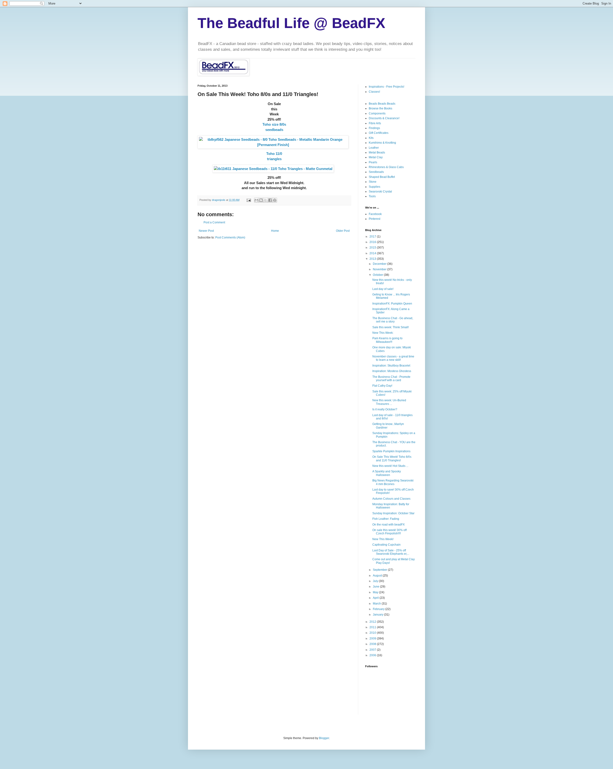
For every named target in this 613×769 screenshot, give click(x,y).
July (376, 581)
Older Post (343, 230)
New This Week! (382, 539)
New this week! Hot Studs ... (390, 466)
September (380, 569)
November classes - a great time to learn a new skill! (393, 358)
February (379, 609)
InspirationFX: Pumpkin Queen (392, 303)
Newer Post (206, 230)
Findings (374, 128)
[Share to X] (265, 200)
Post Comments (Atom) (230, 237)
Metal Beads (377, 152)
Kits (371, 138)
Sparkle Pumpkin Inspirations (391, 451)
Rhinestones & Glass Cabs (386, 167)
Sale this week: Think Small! (390, 327)
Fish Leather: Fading (385, 518)
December (380, 264)
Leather (374, 147)
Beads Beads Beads (382, 103)
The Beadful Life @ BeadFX (291, 23)
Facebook (375, 214)
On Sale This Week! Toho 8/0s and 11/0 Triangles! (391, 458)
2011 (373, 627)
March (377, 603)
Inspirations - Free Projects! (386, 86)
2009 (373, 638)
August (378, 575)
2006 (373, 655)
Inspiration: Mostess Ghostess (391, 371)
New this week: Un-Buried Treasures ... (389, 402)
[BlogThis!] (261, 200)
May (376, 592)
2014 (373, 253)
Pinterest (374, 219)
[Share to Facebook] (270, 200)
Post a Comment (214, 222)
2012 (373, 621)
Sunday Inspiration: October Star (393, 513)
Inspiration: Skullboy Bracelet (391, 365)
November (380, 269)
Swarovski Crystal (380, 191)
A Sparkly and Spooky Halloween (386, 473)
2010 (373, 632)
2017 (373, 236)
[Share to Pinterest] (274, 200)
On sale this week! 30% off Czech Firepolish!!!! (389, 531)
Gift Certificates (378, 133)
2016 (373, 242)
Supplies (374, 186)
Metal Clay (376, 157)
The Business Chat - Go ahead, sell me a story (392, 320)
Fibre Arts (375, 123)
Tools (372, 196)
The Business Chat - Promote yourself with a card (391, 378)
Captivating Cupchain (386, 544)
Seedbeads (376, 172)
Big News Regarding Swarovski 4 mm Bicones (393, 482)
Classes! (374, 91)
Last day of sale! (382, 289)
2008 (373, 644)
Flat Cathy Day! (382, 385)
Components (377, 113)
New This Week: (382, 332)
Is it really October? (384, 409)
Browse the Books (380, 108)
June (376, 586)
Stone (372, 181)
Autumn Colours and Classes (391, 498)
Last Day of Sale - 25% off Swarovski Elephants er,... (390, 552)
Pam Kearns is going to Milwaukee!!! (387, 340)
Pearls (373, 162)
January (378, 614)
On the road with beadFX (388, 524)
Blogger (324, 738)
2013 (373, 258)
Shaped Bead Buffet (382, 177)
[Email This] (256, 200)
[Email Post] (248, 199)
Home (275, 230)
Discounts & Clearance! (384, 118)
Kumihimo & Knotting (382, 142)
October (378, 275)
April (376, 597)
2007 (373, 649)
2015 (373, 247)
